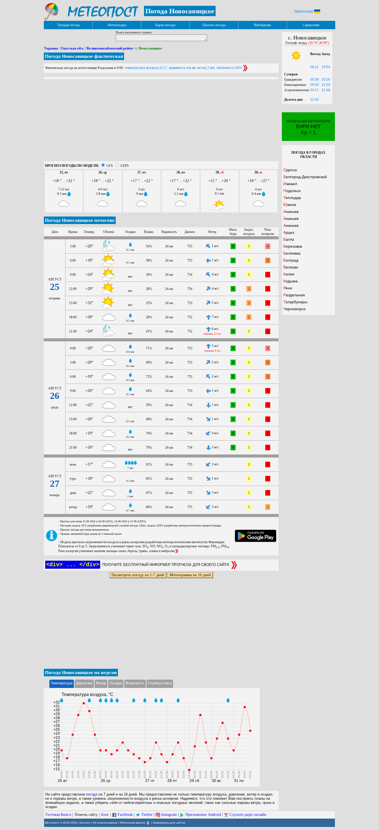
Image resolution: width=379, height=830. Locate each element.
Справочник (311, 25)
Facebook (125, 814)
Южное (289, 204)
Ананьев (291, 211)
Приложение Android (203, 814)
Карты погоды (165, 25)
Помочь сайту (86, 814)
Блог (105, 814)
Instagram (169, 814)
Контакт (85, 822)
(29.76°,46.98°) (318, 43)
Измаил (290, 184)
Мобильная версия (132, 822)
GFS (110, 166)
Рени (287, 288)
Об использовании (105, 822)
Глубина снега (160, 683)
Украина (51, 48)
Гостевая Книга (58, 814)
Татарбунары (295, 302)
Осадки (116, 683)
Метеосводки (117, 25)
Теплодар (292, 197)
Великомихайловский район (110, 48)
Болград (290, 260)
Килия (288, 274)
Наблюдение (262, 25)
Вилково (290, 267)
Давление (84, 683)
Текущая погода (68, 25)
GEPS (124, 166)
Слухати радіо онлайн (247, 814)
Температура (61, 683)
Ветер (101, 683)
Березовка (292, 246)
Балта (288, 239)
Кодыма (290, 281)
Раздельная (294, 295)
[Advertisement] (161, 122)
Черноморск (294, 309)
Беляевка (291, 253)
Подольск (291, 190)
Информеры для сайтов (169, 822)
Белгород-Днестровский (305, 177)
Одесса (290, 170)
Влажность (135, 683)
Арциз (288, 232)
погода (91, 794)
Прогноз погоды (214, 25)
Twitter (147, 814)
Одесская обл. (72, 48)
